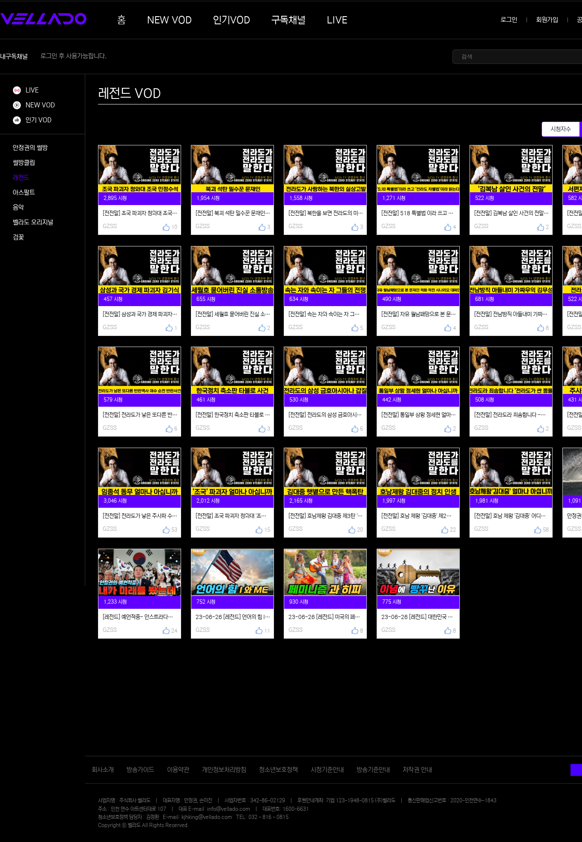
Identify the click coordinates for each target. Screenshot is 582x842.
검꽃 (18, 237)
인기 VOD (38, 120)
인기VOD (231, 20)
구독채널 (288, 20)
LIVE (337, 20)
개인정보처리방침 (224, 769)
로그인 (509, 19)
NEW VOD (169, 20)
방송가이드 (140, 769)
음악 (18, 207)
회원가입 (547, 19)
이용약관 (178, 769)
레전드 (21, 177)
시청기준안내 (327, 769)
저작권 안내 (417, 769)
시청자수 (560, 129)
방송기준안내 (373, 769)
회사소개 (103, 769)
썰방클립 (24, 162)
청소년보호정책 (278, 769)
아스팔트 (24, 192)
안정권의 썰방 (30, 147)
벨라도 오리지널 (33, 222)
